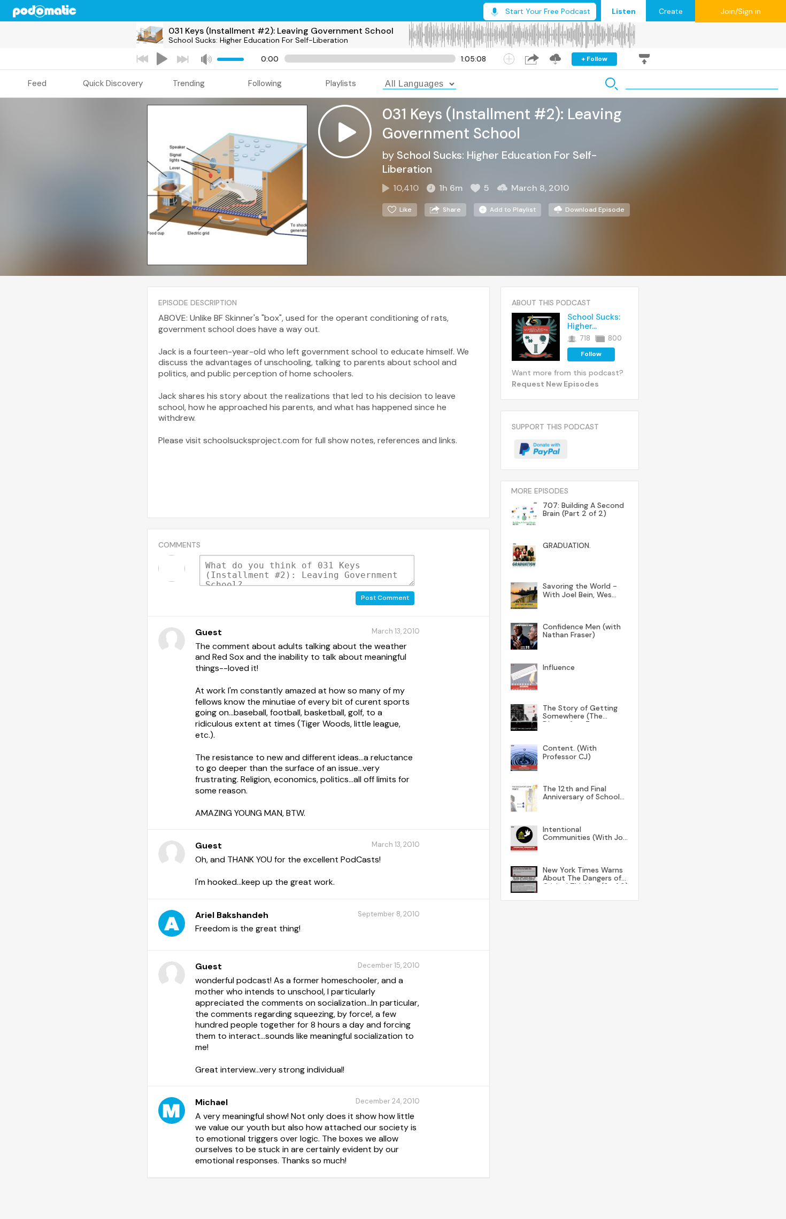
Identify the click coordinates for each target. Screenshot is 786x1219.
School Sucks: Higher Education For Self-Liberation (258, 40)
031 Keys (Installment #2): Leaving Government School (281, 30)
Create (671, 11)
